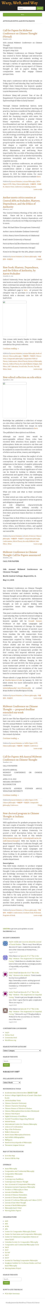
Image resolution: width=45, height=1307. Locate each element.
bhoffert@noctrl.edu (13, 680)
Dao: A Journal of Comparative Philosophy (20, 1184)
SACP (7, 1255)
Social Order (23, 366)
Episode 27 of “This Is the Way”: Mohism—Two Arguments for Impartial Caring (25, 958)
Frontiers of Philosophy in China (16, 1190)
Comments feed (11, 1038)
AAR (6, 1221)
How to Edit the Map (12, 1158)
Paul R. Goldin (14, 942)
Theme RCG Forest (33, 1303)
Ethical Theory (22, 361)
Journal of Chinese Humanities (16, 1195)
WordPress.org (10, 1040)
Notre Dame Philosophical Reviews (17, 1135)
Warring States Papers (13, 1211)
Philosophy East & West (13, 1208)
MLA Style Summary (12, 1293)
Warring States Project (13, 1268)
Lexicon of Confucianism (14, 1127)
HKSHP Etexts (10, 1121)
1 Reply (40, 805)
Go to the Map (10, 1156)
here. (39, 177)
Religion (35, 364)
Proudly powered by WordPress (16, 1303)
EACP (7, 1247)
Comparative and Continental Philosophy (19, 1171)
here (26, 290)
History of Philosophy (35, 361)
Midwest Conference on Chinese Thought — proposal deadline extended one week (20, 709)
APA (6, 1229)
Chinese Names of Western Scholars (18, 1108)
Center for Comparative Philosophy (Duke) (20, 1231)
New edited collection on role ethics (22, 377)
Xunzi (9, 369)
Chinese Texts (9, 187)
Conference (19, 187)
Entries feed (9, 1035)
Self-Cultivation (13, 366)
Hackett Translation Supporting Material (19, 1119)
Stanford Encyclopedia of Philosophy (18, 1142)
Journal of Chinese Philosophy (16, 1197)
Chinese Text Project (12, 1114)
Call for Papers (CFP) (30, 743)
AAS (6, 1224)
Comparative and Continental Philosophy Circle (22, 1245)
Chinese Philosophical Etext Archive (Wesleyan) (22, 1111)
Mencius (6, 364)
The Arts (30, 366)
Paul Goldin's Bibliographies (14, 1137)
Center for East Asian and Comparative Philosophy (23, 1234)
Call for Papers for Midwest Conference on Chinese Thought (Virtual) (20, 33)
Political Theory (14, 364)
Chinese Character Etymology (16, 1106)
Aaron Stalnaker (16, 181)
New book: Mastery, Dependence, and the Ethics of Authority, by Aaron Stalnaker (21, 270)
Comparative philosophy (15, 359)
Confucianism (12, 361)
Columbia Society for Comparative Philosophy (21, 1242)
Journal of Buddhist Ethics (14, 1192)
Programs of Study (9, 915)
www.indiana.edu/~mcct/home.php (17, 688)
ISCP (6, 1250)
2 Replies (39, 259)
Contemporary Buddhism (14, 1179)
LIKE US (6, 929)
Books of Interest (30, 536)
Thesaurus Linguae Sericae (14, 1145)
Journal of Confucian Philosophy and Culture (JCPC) (23, 1200)
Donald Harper (35, 621)
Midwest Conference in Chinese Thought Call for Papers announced (22, 553)
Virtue (5, 369)
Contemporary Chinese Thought (16, 1182)
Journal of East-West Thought (15, 1203)
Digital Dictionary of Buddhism (16, 1116)
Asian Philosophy (29, 181)
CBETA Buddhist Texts (13, 1100)
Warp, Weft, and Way (20, 3)
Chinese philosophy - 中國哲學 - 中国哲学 (22, 356)
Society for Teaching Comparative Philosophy (21, 1260)
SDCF (7, 1258)
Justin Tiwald (13, 973)
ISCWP (7, 1252)
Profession (37, 913)
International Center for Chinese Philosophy (21, 1124)
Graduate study (28, 913)
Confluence (9, 1176)
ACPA (7, 1226)
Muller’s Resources (12, 1132)
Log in (7, 1032)
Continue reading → (11, 349)
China (14, 184)
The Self (36, 366)
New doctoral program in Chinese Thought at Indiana (21, 815)
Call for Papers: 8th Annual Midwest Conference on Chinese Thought (22, 758)
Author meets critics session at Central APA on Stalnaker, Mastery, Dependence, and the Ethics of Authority (21, 202)
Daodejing (26, 187)
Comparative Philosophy (13, 1174)
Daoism (33, 187)
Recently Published (26, 364)
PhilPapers (8, 1140)
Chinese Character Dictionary (15, 1103)
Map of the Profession (13, 1129)
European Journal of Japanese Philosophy (20, 1187)
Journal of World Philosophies (15, 1205)
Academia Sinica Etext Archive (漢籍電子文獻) (21, 1093)
